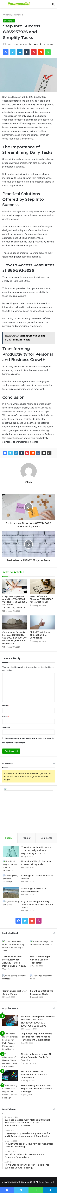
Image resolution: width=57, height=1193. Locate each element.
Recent (8, 837)
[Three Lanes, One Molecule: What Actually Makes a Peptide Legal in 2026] (11, 851)
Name (5, 705)
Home (8, 15)
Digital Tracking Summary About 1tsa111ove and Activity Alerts (37, 904)
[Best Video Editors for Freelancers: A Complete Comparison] (10, 1075)
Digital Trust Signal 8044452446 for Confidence (40, 635)
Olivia (9, 44)
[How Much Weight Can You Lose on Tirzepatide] (11, 866)
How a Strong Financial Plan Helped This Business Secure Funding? (36, 1088)
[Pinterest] (27, 453)
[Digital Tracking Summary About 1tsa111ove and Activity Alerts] (11, 905)
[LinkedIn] (16, 453)
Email (5, 716)
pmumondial (17, 15)
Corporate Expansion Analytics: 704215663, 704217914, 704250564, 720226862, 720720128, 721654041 (14, 602)
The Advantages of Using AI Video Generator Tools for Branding (36, 1057)
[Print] (49, 453)
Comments (46, 837)
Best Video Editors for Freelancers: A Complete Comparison (34, 1074)
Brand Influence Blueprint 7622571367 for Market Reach (41, 599)
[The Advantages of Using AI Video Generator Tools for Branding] (10, 1060)
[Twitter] (10, 453)
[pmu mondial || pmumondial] (19, 4)
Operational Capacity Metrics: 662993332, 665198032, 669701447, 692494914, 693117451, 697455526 (14, 638)
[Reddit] (32, 453)
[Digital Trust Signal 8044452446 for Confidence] (42, 622)
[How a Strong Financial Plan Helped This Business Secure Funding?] (10, 1091)
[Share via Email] (44, 453)
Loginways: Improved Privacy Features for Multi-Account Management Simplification (36, 1036)
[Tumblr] (21, 453)
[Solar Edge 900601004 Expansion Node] (11, 892)
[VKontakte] (38, 453)
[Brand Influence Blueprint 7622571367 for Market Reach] (42, 586)
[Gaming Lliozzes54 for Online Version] (11, 879)
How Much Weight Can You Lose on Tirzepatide (40, 959)
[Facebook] (5, 453)
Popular (27, 837)
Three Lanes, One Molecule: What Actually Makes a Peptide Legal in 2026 (36, 850)
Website (6, 727)
